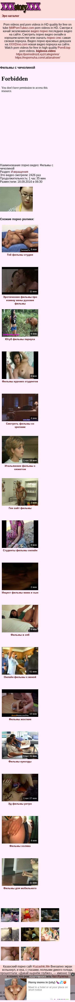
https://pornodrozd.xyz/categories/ (37, 54)
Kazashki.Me (41, 966)
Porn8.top (64, 47)
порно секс (54, 37)
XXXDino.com (18, 44)
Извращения (19, 171)
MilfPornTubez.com (21, 27)
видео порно (39, 31)
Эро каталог (10, 15)
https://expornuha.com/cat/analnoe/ (37, 57)
